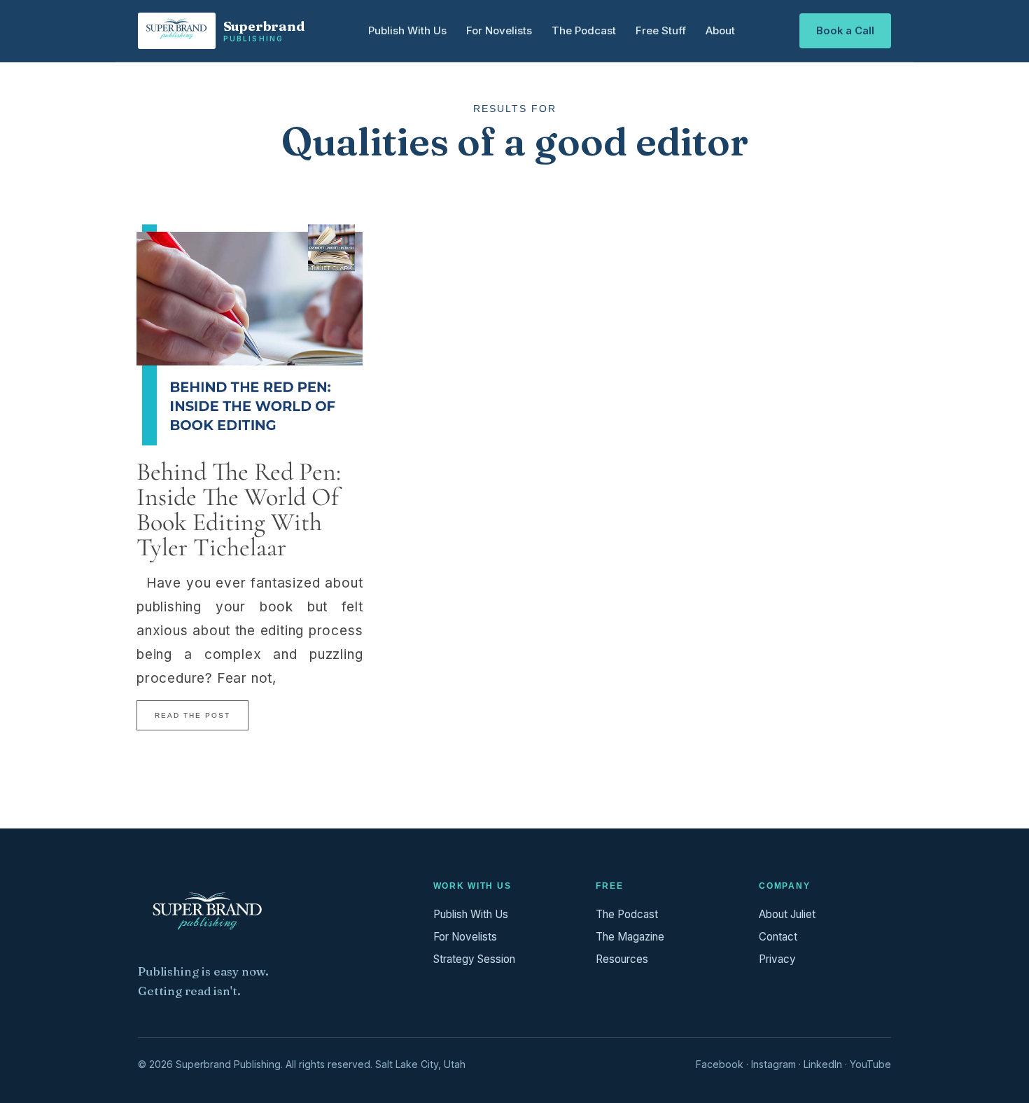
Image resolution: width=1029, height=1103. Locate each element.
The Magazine (630, 936)
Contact (778, 936)
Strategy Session (474, 959)
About (720, 30)
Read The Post (192, 715)
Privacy (777, 959)
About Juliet (787, 914)
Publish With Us (407, 30)
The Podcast (584, 30)
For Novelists (499, 30)
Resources (622, 959)
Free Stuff (661, 30)
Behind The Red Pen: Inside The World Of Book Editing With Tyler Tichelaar (238, 509)
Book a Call (845, 31)
